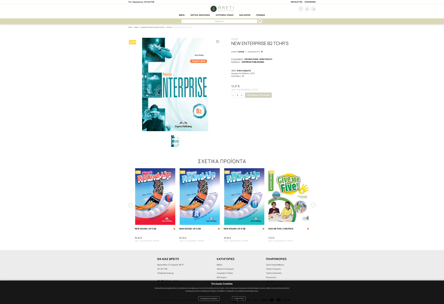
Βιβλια (137, 27)
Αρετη (130, 27)
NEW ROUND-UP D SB (234, 228)
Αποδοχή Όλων (239, 298)
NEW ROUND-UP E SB (145, 228)
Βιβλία (219, 264)
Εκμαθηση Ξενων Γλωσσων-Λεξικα (153, 27)
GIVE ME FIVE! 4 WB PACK (280, 228)
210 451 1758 (162, 269)
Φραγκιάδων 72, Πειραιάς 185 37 (170, 264)
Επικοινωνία (271, 277)
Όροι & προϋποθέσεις (275, 264)
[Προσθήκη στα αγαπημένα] (218, 42)
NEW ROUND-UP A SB (190, 228)
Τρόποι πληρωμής (273, 269)
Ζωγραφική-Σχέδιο (225, 273)
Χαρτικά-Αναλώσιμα (225, 269)
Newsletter (296, 2)
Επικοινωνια (310, 2)
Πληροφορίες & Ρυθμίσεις (209, 298)
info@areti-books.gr (165, 273)
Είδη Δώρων (222, 277)
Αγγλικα (169, 27)
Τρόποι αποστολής (274, 273)
